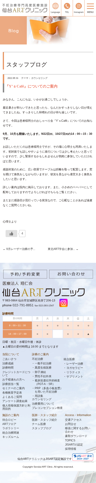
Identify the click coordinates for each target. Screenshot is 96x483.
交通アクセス (73, 419)
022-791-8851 (23, 305)
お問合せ (70, 424)
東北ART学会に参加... (62, 249)
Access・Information (78, 415)
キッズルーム (10, 437)
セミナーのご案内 (13, 388)
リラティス (73, 372)
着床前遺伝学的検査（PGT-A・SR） (47, 382)
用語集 (39, 396)
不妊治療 (37, 359)
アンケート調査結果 (14, 401)
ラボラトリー (10, 428)
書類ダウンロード (76, 436)
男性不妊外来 (43, 376)
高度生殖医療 (43, 367)
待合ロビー (9, 419)
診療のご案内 (40, 354)
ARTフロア (9, 424)
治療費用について (43, 403)
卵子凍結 (40, 372)
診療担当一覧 (10, 384)
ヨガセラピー (74, 368)
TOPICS (70, 440)
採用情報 (70, 448)
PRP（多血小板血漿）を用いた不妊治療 (49, 390)
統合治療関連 (10, 432)
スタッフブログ (41, 428)
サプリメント (74, 376)
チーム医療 (39, 424)
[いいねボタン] (11, 233)
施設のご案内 (10, 415)
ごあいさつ (9, 359)
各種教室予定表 (12, 392)
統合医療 (69, 359)
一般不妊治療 (43, 363)
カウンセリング (39, 78)
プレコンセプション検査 (47, 408)
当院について (10, 354)
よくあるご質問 (12, 397)
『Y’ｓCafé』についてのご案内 (31, 86)
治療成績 (8, 363)
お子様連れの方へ (13, 379)
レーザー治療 (74, 363)
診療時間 (8, 367)
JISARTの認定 (74, 444)
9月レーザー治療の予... (20, 249)
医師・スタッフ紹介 (44, 415)
